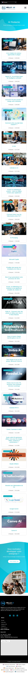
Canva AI (14, 530)
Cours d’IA (3, 622)
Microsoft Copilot (14, 259)
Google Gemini (14, 509)
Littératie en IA (14, 168)
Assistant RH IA (14, 407)
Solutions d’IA (4, 624)
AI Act (14, 146)
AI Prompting (14, 237)
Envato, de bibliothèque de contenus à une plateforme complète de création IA (14, 288)
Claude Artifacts (14, 464)
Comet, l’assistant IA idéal (14, 429)
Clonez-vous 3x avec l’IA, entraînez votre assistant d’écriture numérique (14, 384)
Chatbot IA (3, 626)
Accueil (2, 620)
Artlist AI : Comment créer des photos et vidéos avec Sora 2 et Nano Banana (14, 313)
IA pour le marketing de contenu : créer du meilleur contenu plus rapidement (14, 191)
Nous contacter (4, 628)
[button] (25, 7)
